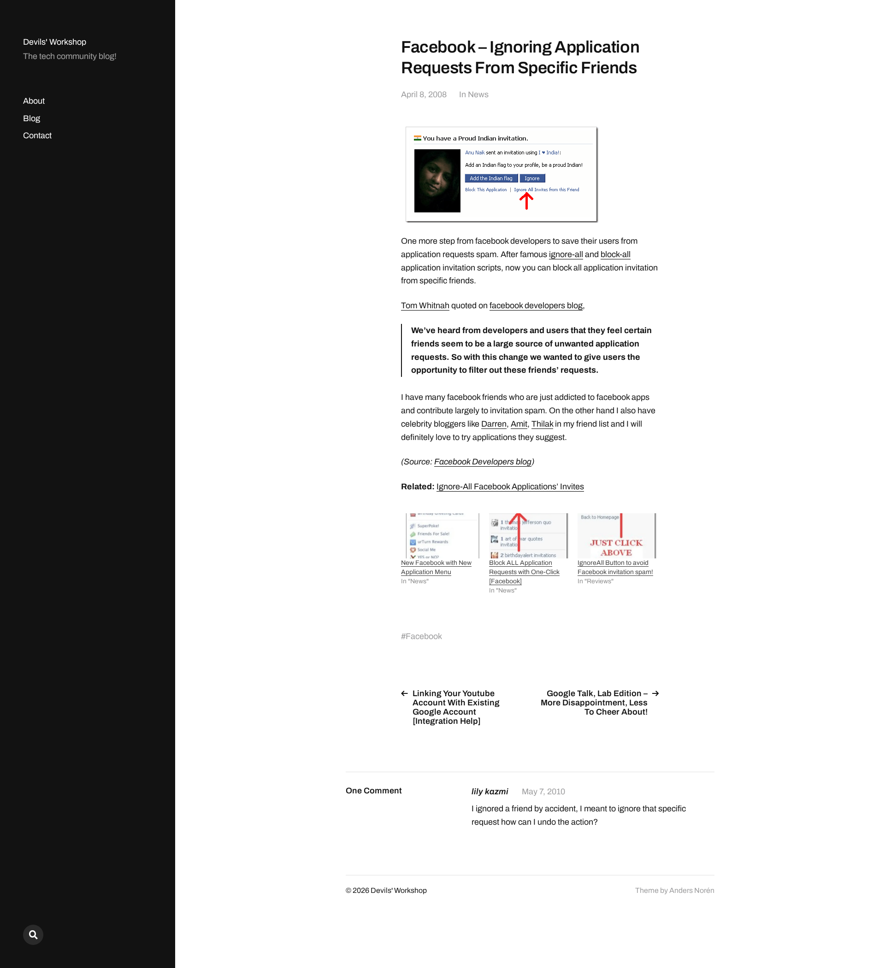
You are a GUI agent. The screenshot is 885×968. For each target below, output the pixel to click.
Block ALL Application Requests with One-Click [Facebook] (524, 572)
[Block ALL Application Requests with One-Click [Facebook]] (528, 535)
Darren (494, 423)
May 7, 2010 (543, 791)
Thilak (542, 423)
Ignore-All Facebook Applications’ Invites (510, 486)
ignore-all (566, 254)
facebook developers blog (536, 305)
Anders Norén (691, 890)
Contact (37, 135)
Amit (519, 423)
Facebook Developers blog (482, 461)
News (478, 94)
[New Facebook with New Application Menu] (440, 535)
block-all (616, 254)
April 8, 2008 (424, 94)
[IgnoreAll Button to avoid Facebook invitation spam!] (617, 535)
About (34, 101)
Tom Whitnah (425, 305)
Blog (31, 118)
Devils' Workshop (54, 42)
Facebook (424, 636)
